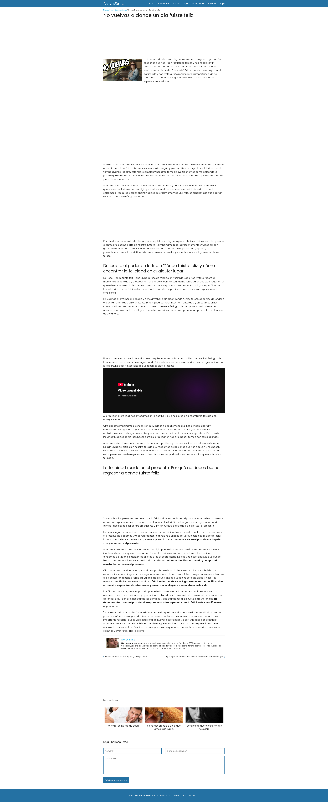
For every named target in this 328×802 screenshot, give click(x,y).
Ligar (186, 3)
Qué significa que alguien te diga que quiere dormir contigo (194, 656)
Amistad (212, 3)
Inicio (151, 3)
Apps (222, 3)
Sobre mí (162, 3)
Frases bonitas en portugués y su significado (126, 656)
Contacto (168, 795)
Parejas (176, 3)
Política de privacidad (184, 795)
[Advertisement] (164, 37)
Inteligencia (198, 3)
